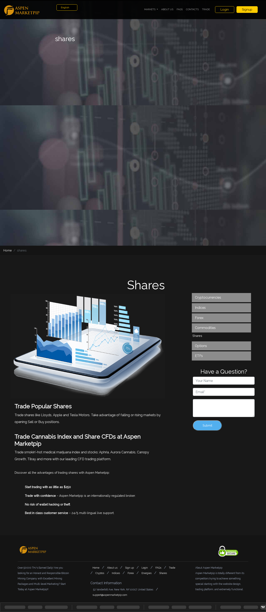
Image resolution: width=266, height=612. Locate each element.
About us (112, 567)
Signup (247, 9)
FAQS (180, 9)
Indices (116, 573)
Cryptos (100, 573)
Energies (147, 573)
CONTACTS (192, 9)
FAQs (158, 567)
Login (224, 9)
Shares (163, 573)
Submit (207, 425)
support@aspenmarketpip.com (109, 595)
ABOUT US (167, 9)
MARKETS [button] (150, 9)
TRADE (206, 9)
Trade (172, 567)
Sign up (129, 567)
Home (7, 250)
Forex (131, 573)
